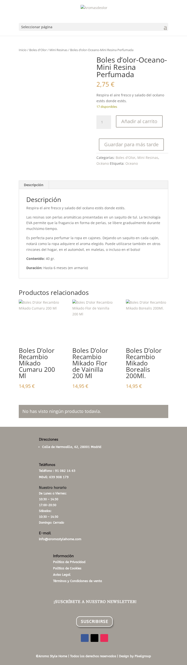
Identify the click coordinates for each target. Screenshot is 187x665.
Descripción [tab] (33, 184)
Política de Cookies (67, 568)
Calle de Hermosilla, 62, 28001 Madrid (71, 447)
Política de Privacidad (69, 562)
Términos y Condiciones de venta (77, 581)
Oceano (131, 163)
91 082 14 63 (65, 471)
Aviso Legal (62, 574)
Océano (102, 163)
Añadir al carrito (139, 121)
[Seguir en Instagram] (104, 638)
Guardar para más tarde (131, 144)
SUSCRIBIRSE (94, 621)
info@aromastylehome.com (60, 539)
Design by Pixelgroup (135, 656)
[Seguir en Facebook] (85, 638)
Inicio (23, 50)
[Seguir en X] (94, 638)
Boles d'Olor (38, 50)
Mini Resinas (58, 50)
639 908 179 (59, 477)
